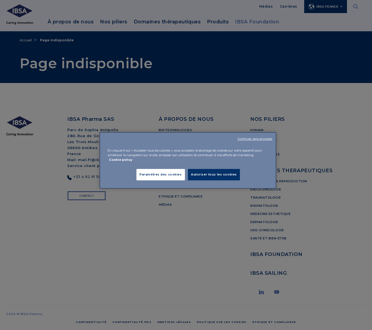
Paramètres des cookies (160, 174)
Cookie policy (120, 160)
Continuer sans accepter (255, 139)
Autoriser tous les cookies (214, 174)
